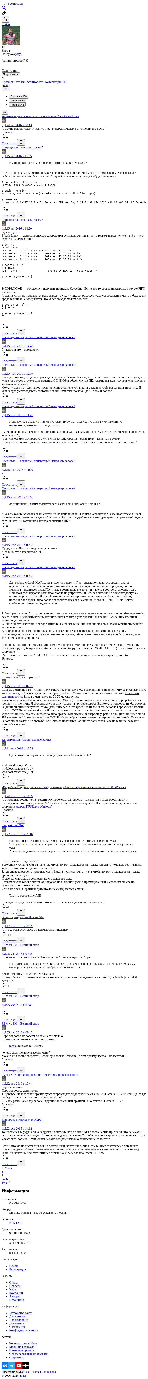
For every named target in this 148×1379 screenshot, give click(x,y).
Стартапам (16, 1357)
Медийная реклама (21, 1347)
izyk (4, 125)
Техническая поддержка (40, 1371)
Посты (28, 82)
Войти (13, 1265)
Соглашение (17, 1326)
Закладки (19, 96)
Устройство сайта (20, 1313)
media (13, 1046)
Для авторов (17, 1316)
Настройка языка (13, 1372)
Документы (16, 1323)
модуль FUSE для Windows (33, 806)
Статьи (18, 82)
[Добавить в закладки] (21, 142)
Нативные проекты (22, 1350)
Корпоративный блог (23, 1343)
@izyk (18, 54)
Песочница (16, 1299)
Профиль (7, 82)
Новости (38, 82)
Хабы (13, 1289)
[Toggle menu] (3, 4)
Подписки (17, 104)
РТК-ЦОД (16, 1222)
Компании (16, 1293)
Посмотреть (9, 143)
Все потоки (15, 3)
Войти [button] (6, 24)
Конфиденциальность (23, 1330)
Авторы (14, 1296)
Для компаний (18, 1320)
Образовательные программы (28, 1353)
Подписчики (18, 100)
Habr (22, 1375)
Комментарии (55, 82)
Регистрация (17, 1269)
